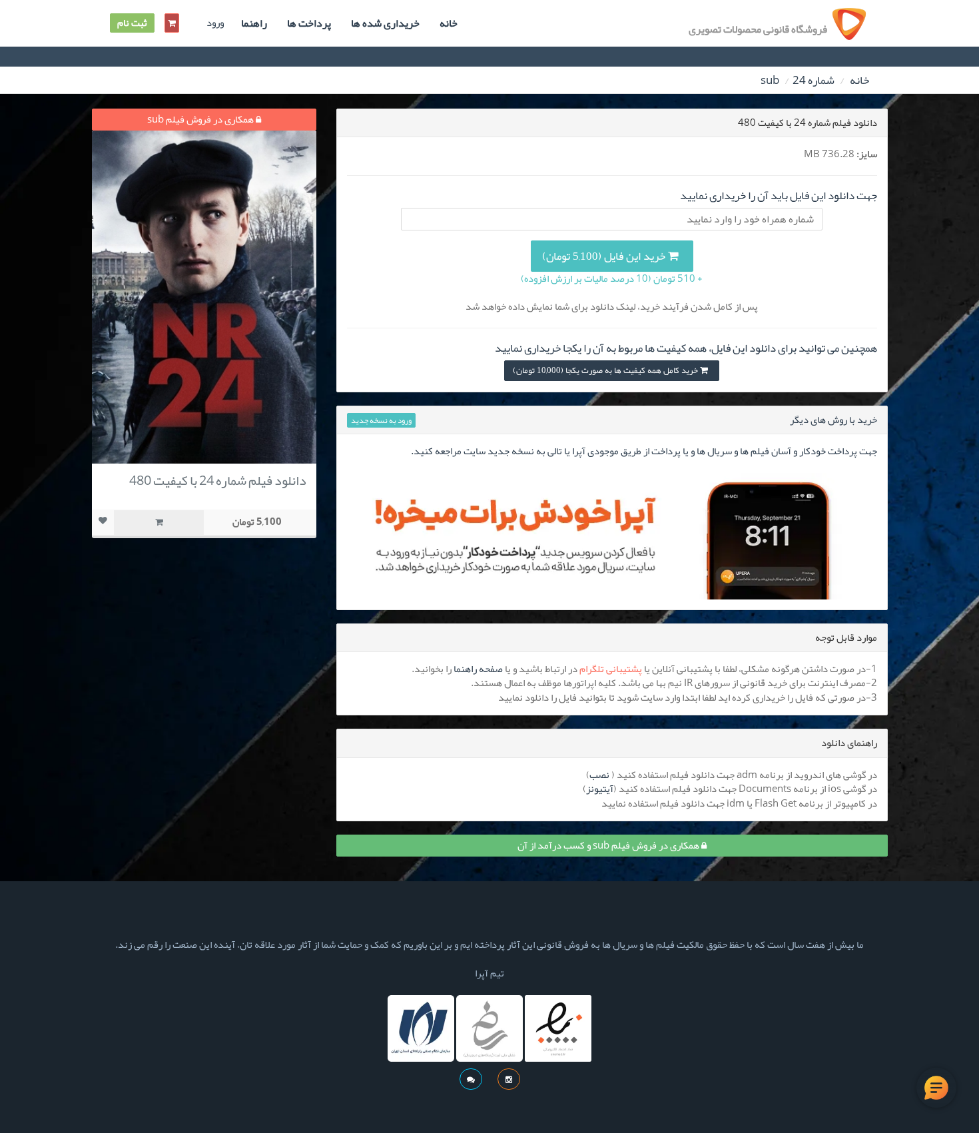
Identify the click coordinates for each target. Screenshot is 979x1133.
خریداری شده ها (385, 23)
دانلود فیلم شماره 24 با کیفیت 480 (217, 480)
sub (770, 80)
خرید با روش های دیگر (833, 420)
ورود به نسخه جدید (381, 420)
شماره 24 (813, 80)
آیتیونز (599, 789)
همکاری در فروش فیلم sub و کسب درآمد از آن (609, 845)
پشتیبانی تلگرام (610, 669)
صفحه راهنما (478, 669)
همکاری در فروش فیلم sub (201, 119)
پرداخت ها (309, 23)
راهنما (254, 23)
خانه (449, 23)
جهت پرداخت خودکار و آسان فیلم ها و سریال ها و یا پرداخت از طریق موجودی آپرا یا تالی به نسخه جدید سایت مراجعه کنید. (644, 451)
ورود (215, 23)
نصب (599, 775)
